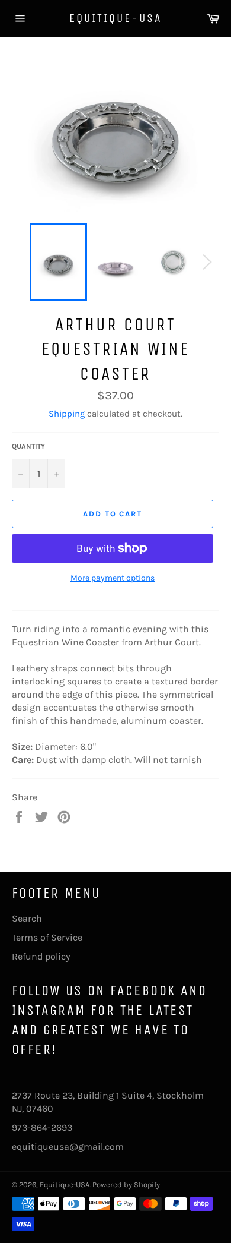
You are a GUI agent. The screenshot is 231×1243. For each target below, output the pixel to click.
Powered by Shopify (126, 1184)
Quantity (28, 446)
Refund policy (41, 956)
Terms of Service (47, 937)
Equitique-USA (115, 18)
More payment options (112, 578)
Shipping (67, 413)
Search (27, 918)
